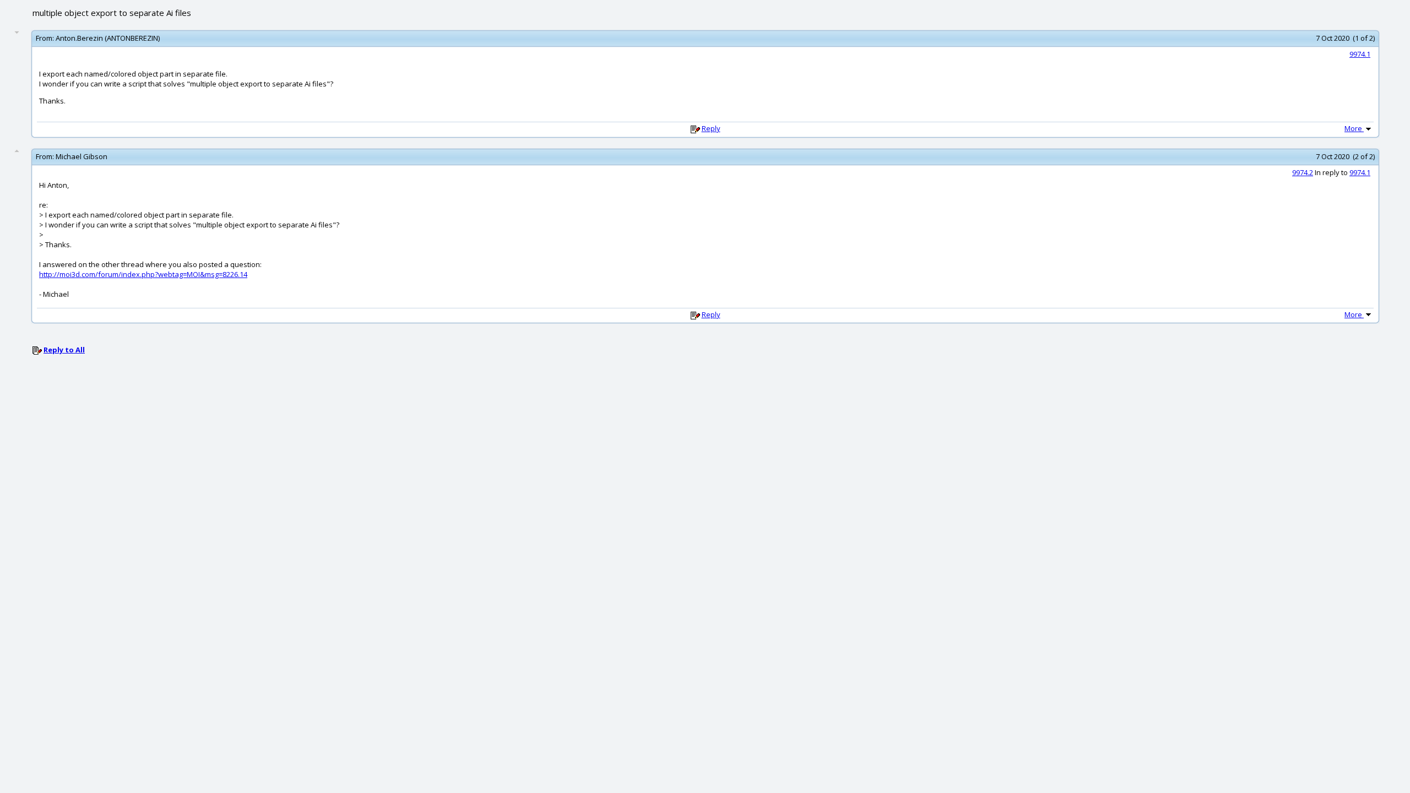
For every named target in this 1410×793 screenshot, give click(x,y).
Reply (711, 128)
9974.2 (1302, 172)
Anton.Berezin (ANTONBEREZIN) (108, 38)
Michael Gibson (81, 156)
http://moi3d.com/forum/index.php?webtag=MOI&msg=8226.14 (143, 274)
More (1354, 128)
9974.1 (1359, 54)
